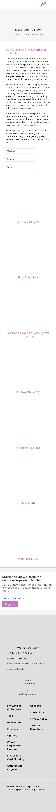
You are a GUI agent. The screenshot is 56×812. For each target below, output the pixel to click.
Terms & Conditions (37, 727)
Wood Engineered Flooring (14, 746)
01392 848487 (28, 683)
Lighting (12, 735)
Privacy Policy (38, 718)
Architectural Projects (15, 767)
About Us (36, 705)
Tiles (10, 715)
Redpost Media (38, 789)
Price (9, 167)
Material (11, 151)
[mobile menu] (51, 4)
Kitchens (12, 728)
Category (11, 159)
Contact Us (37, 712)
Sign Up (10, 604)
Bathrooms (14, 722)
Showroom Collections (14, 707)
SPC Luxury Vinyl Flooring (15, 757)
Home (16, 34)
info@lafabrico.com (28, 694)
